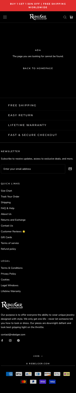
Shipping (6, 202)
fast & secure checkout (32, 135)
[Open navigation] (5, 17)
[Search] (65, 17)
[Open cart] (71, 17)
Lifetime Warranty (11, 291)
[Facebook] (2, 340)
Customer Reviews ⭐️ (13, 231)
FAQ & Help (7, 208)
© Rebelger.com (38, 363)
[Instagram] (10, 340)
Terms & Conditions (12, 268)
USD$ (36, 356)
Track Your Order (10, 196)
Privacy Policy (8, 273)
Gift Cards (6, 237)
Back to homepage (38, 68)
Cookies (5, 279)
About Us (6, 214)
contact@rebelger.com (13, 334)
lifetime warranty (27, 125)
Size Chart (6, 190)
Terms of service (10, 243)
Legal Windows (9, 285)
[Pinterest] (18, 340)
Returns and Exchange (13, 220)
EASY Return (20, 115)
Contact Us (7, 225)
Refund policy (8, 249)
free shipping (22, 105)
